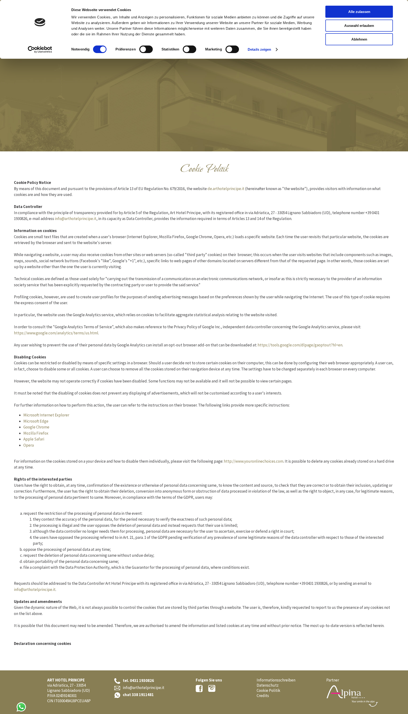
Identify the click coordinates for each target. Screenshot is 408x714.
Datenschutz (268, 685)
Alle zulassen (359, 12)
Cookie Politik (268, 690)
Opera (28, 445)
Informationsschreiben (276, 680)
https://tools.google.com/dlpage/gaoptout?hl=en (300, 345)
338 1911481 (143, 694)
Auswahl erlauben (359, 26)
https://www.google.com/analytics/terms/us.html (56, 333)
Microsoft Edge (35, 421)
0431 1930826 (142, 680)
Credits (263, 695)
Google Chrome (36, 427)
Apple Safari (33, 439)
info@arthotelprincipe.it (75, 218)
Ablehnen (359, 39)
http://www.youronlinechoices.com (253, 461)
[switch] (146, 49)
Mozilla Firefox (35, 433)
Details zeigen (259, 49)
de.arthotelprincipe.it (226, 188)
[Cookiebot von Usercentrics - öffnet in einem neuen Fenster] (40, 49)
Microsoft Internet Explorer (46, 415)
